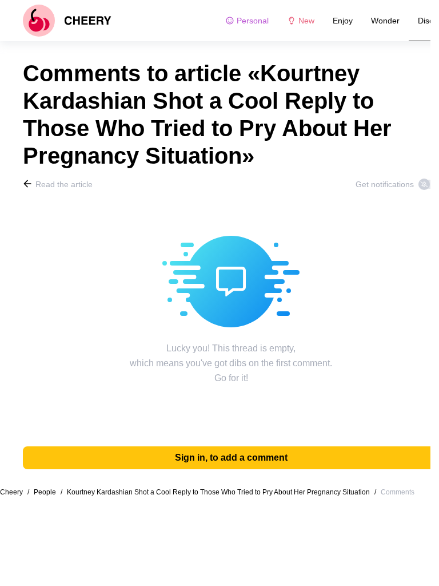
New (306, 20)
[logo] (67, 20)
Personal (253, 20)
